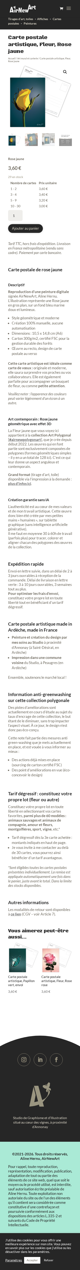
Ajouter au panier (25, 228)
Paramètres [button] (13, 1260)
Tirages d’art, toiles (20, 19)
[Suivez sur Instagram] (23, 1059)
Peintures (30, 23)
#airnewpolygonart (25, 439)
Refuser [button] (48, 1260)
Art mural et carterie (27, 58)
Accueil (12, 58)
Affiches (42, 19)
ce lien (16, 914)
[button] (65, 72)
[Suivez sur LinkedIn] (40, 1059)
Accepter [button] (32, 1260)
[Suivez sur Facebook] (56, 1059)
